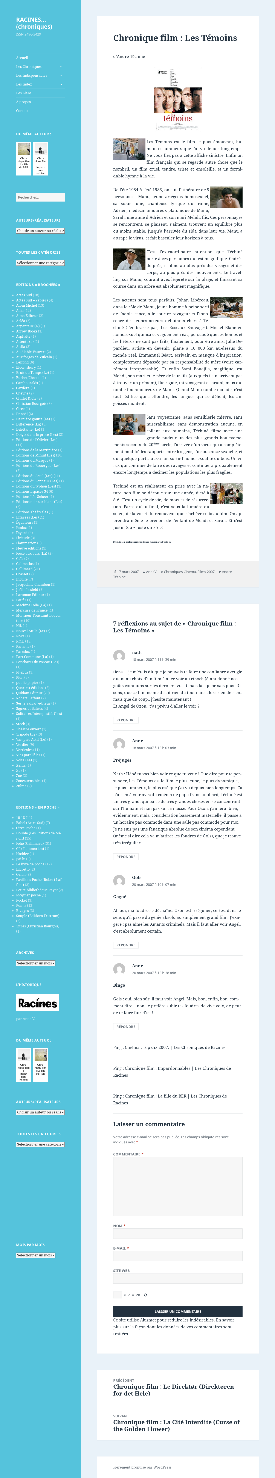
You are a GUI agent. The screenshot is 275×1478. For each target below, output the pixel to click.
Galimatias (25, 563)
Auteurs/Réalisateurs (38, 220)
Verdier (22, 744)
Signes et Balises (29, 708)
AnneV (151, 571)
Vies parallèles (28, 755)
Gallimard (24, 569)
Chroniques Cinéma (180, 571)
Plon (19, 677)
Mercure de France (32, 610)
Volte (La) (24, 760)
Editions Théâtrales (32, 512)
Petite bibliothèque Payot (37, 890)
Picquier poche (28, 895)
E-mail (121, 1248)
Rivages (22, 910)
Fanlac (21, 527)
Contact (22, 110)
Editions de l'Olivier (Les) (37, 439)
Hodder (22, 853)
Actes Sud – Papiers (32, 300)
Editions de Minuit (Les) (35, 455)
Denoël (22, 413)
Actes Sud (24, 295)
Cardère (23, 388)
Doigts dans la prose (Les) (37, 434)
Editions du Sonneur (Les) (37, 481)
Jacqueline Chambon (33, 584)
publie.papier (27, 682)
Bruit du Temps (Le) (32, 372)
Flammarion (26, 543)
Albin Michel (26, 305)
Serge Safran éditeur (33, 703)
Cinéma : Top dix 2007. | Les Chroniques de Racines (175, 1047)
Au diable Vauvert (31, 351)
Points (21, 905)
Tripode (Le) (26, 734)
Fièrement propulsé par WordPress (142, 1467)
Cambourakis (27, 382)
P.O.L (20, 641)
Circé (20, 408)
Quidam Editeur (29, 693)
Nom (119, 1225)
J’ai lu (20, 859)
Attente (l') (25, 341)
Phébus (22, 672)
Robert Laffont (28, 698)
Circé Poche (25, 828)
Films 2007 (206, 571)
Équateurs (24, 522)
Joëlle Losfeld (27, 589)
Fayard (22, 532)
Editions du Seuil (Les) (34, 476)
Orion (21, 874)
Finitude (23, 538)
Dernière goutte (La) (33, 419)
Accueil (22, 57)
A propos (23, 101)
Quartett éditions (30, 687)
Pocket (21, 900)
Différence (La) (28, 424)
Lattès (21, 600)
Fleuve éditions (28, 548)
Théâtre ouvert (28, 729)
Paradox (23, 651)
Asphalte (23, 336)
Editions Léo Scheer (32, 496)
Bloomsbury (26, 367)
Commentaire (128, 1154)
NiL (19, 625)
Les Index (24, 84)
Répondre (125, 720)
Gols (136, 877)
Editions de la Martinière (36, 450)
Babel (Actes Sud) (30, 822)
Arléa (20, 320)
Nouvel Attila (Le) (30, 631)
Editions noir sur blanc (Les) (39, 501)
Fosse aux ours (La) (31, 553)
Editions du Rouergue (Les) (38, 465)
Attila (20, 346)
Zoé (19, 775)
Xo (18, 770)
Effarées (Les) (27, 517)
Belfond (22, 362)
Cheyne (22, 393)
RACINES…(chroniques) (34, 23)
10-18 (20, 817)
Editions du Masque (32, 460)
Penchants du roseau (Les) (37, 662)
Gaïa (19, 558)
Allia (20, 310)
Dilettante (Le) (28, 429)
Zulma (21, 786)
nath (137, 652)
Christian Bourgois (31, 403)
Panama (22, 646)
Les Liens (23, 93)
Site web (121, 1270)
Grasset (22, 574)
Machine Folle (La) (31, 605)
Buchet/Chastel (28, 377)
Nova (20, 636)
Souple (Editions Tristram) (38, 915)
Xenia (21, 765)
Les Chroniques (28, 66)
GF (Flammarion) (30, 848)
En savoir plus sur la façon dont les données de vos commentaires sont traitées (173, 1327)
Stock (20, 724)
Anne (137, 741)
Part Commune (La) (32, 656)
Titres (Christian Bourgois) (38, 926)
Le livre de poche (30, 864)
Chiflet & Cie (26, 398)
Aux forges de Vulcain (34, 357)
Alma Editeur (27, 315)
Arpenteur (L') (28, 326)
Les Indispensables (31, 75)
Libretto (23, 869)
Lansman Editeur (30, 594)
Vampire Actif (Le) (31, 739)
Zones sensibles (28, 780)
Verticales (24, 749)
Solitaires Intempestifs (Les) (39, 713)
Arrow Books (26, 331)
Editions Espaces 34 (32, 491)
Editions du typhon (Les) (36, 486)
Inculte (22, 579)
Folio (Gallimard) (30, 843)
